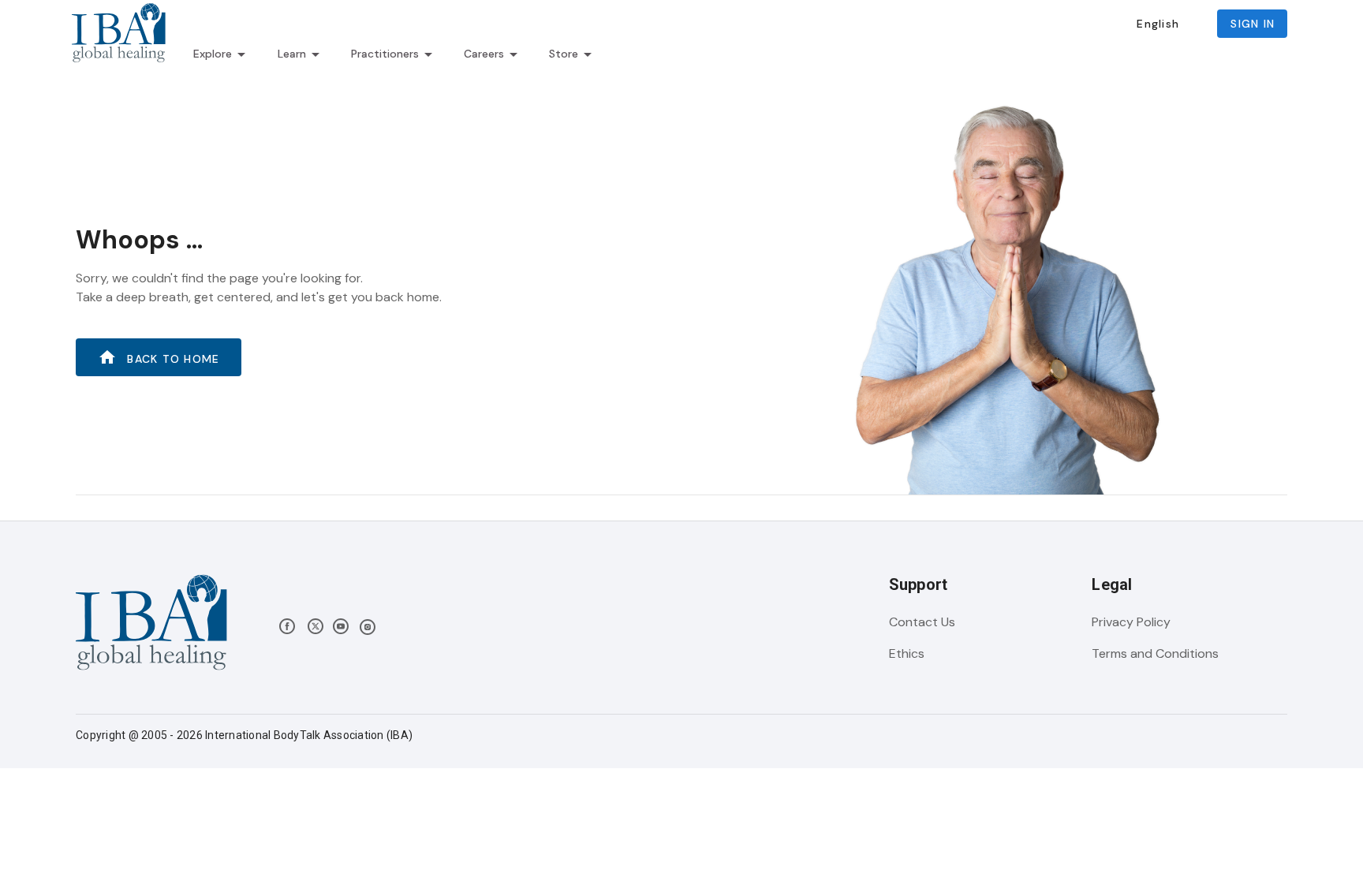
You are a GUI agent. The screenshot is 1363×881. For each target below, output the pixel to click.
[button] (1157, 23)
